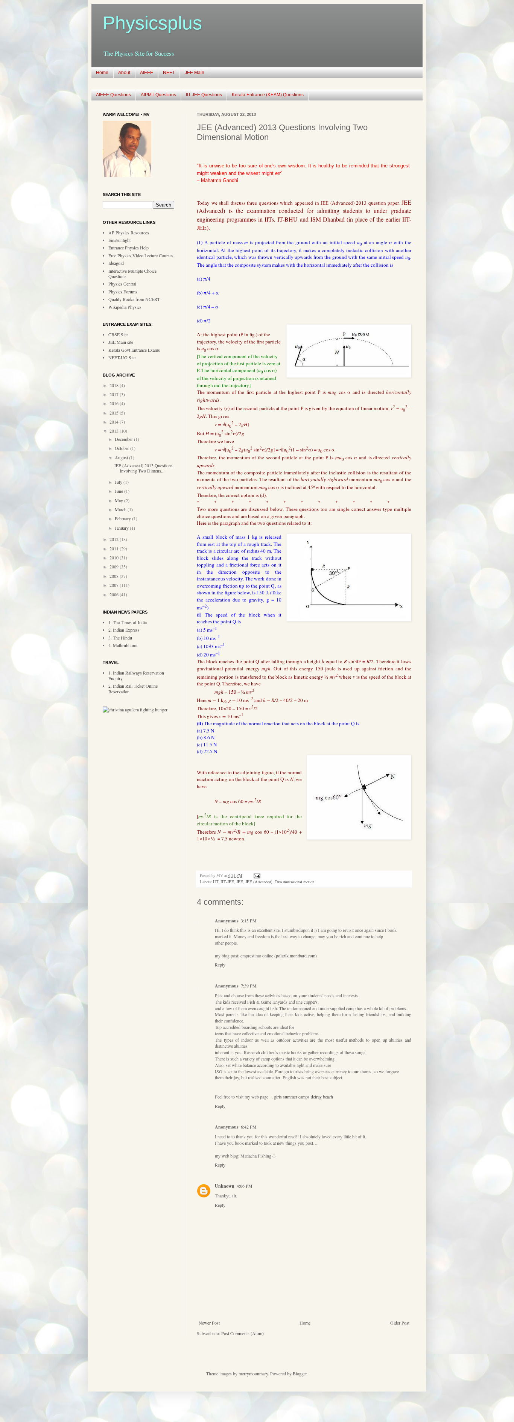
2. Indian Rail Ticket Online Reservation (133, 688)
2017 (114, 394)
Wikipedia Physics (124, 307)
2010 (114, 558)
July (119, 482)
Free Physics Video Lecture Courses (140, 255)
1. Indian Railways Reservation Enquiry (136, 675)
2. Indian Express (124, 630)
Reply (220, 965)
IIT (215, 881)
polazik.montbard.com (295, 956)
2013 (114, 431)
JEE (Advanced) (258, 881)
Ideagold (116, 263)
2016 (114, 403)
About (124, 72)
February (123, 518)
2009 (114, 567)
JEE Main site (120, 342)
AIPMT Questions (158, 94)
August (122, 457)
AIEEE (146, 72)
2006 (114, 594)
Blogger (300, 1373)
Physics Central (122, 284)
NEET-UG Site (121, 357)
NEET (169, 72)
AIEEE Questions (113, 94)
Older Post (399, 1323)
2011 (114, 548)
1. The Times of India (127, 622)
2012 (114, 539)
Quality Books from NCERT (134, 299)
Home (102, 72)
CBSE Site (118, 334)
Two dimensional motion (294, 881)
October (122, 448)
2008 (114, 576)
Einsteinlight (119, 240)
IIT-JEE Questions (204, 94)
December (124, 439)
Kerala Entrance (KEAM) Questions (268, 94)
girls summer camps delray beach (303, 1097)
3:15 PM (249, 921)
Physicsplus (152, 22)
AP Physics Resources (128, 232)
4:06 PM (244, 1186)
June (119, 491)
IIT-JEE (227, 881)
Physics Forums (122, 292)
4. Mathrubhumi (122, 645)
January (122, 528)
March (121, 509)
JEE (239, 881)
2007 (114, 585)
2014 (114, 422)
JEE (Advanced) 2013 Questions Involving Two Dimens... (143, 468)
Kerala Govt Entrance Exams (134, 350)
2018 (114, 385)
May (119, 500)
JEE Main (194, 72)
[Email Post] (256, 875)
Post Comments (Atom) (242, 1333)
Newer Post (209, 1323)
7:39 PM (249, 986)
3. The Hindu (120, 638)
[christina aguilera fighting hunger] (135, 709)
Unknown (224, 1186)
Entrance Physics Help (128, 248)
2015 (114, 413)
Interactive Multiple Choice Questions (132, 273)
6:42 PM (249, 1127)
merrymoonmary (253, 1373)
